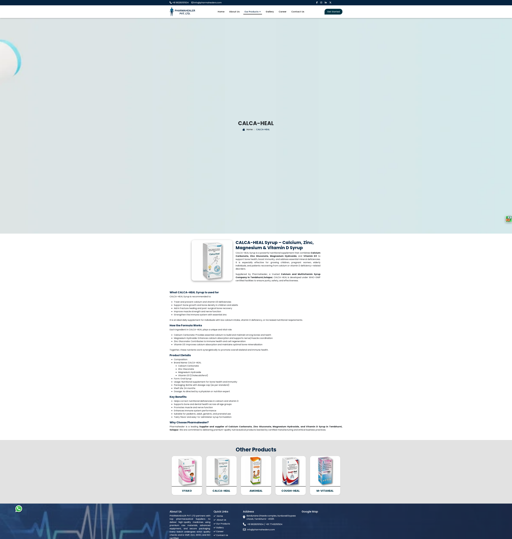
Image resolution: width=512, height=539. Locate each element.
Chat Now (11, 509)
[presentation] (171, 473)
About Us (234, 11)
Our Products (251, 11)
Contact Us (297, 11)
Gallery (270, 11)
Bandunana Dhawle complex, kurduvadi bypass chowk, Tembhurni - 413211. (271, 517)
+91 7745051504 (274, 524)
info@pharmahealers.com (208, 2)
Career (283, 11)
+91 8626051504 (180, 2)
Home (221, 11)
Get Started (333, 11)
